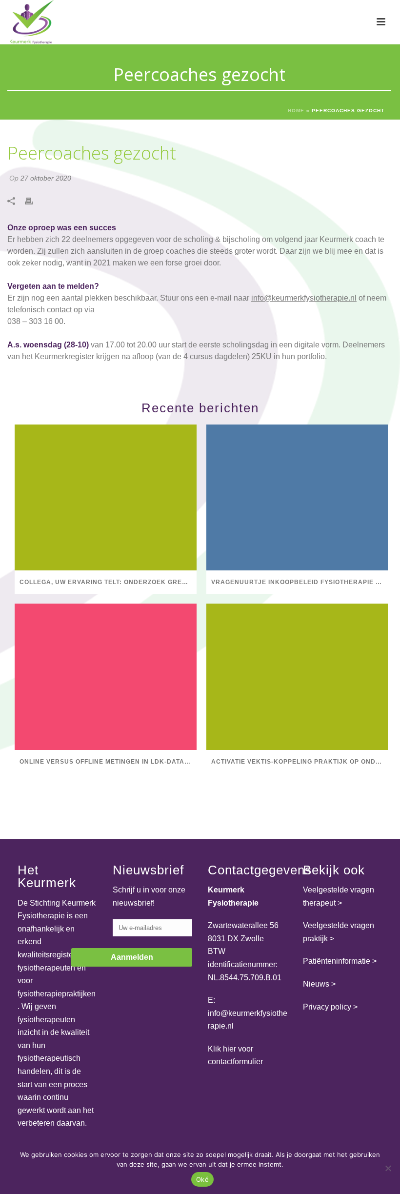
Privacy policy (327, 1007)
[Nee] (388, 1168)
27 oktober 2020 (45, 178)
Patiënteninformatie (336, 961)
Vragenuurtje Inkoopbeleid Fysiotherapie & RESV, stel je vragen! (299, 582)
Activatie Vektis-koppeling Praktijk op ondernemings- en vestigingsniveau (299, 761)
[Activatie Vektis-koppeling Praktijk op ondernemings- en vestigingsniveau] (297, 676)
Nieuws (316, 984)
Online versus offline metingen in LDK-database (108, 761)
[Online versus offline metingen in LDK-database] (106, 676)
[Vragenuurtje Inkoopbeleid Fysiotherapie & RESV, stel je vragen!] (297, 497)
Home (296, 110)
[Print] (33, 201)
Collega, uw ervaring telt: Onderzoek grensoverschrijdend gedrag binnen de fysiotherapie (108, 582)
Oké (202, 1179)
